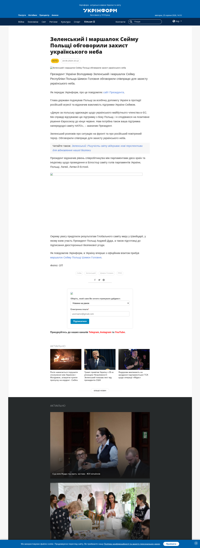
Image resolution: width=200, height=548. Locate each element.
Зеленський (91, 273)
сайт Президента (113, 92)
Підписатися (80, 321)
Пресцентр (44, 15)
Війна (21, 21)
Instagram (105, 332)
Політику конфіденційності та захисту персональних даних (132, 544)
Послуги (22, 15)
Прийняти (171, 544)
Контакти (120, 21)
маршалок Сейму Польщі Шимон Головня (75, 257)
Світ (44, 21)
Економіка (33, 21)
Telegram (94, 332)
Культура (65, 21)
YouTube (120, 332)
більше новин (100, 391)
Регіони (53, 21)
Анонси (55, 15)
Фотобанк (32, 15)
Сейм (79, 273)
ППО (120, 273)
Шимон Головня (106, 273)
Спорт (77, 21)
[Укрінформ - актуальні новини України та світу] (100, 10)
